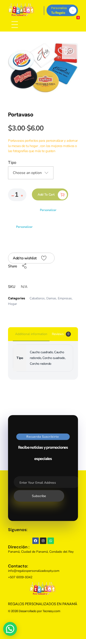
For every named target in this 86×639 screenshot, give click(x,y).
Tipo (12, 162)
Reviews (60, 334)
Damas (51, 298)
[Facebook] (35, 541)
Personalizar (48, 210)
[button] (22, 196)
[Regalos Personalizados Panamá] (21, 9)
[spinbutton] (17, 194)
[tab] (31, 334)
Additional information (31, 334)
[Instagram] (43, 541)
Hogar (12, 304)
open (70, 51)
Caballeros (37, 298)
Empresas (65, 298)
